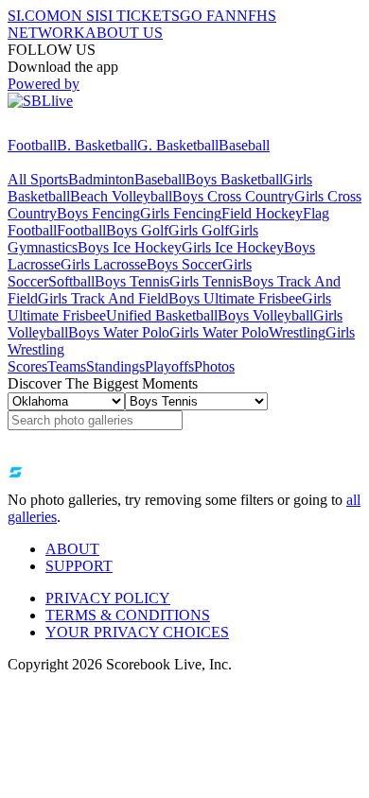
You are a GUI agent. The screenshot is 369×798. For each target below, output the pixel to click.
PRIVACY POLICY (107, 598)
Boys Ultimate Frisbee (235, 298)
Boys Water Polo (118, 332)
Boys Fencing (98, 213)
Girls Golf (198, 230)
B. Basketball (97, 145)
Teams (66, 366)
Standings (115, 366)
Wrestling (297, 332)
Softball (71, 281)
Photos (214, 366)
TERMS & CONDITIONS (127, 615)
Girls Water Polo (219, 332)
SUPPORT (79, 566)
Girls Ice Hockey (233, 247)
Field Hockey (262, 213)
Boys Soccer (184, 264)
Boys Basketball (234, 179)
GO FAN (208, 16)
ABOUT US (124, 33)
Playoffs (169, 366)
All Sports (38, 179)
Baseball (244, 145)
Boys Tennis (132, 281)
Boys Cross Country (233, 196)
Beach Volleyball (121, 196)
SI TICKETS (139, 16)
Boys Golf (137, 230)
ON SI (79, 16)
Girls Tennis (205, 281)
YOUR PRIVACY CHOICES (137, 632)
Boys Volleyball (265, 315)
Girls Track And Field (103, 298)
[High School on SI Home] (80, 128)
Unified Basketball (162, 315)
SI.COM (34, 16)
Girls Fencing (180, 213)
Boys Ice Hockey (130, 247)
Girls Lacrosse (104, 264)
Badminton (101, 179)
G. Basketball (178, 145)
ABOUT (72, 549)
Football (32, 145)
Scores (27, 366)
